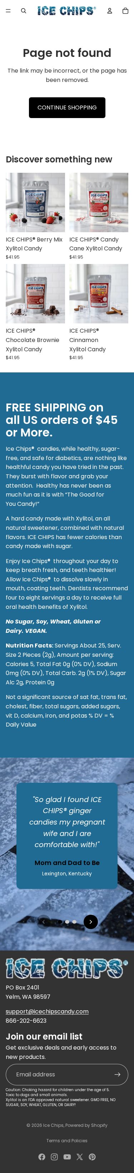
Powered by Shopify (86, 1125)
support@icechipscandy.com (47, 1011)
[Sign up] (117, 1074)
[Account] (110, 11)
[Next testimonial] (91, 922)
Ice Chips (53, 1125)
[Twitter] (79, 1157)
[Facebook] (42, 1157)
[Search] (23, 11)
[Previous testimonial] (43, 922)
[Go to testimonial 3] (74, 922)
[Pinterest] (92, 1157)
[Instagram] (54, 1157)
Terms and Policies (67, 1141)
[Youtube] (67, 1157)
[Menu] (8, 11)
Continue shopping (67, 107)
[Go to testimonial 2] (67, 922)
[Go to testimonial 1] (60, 922)
